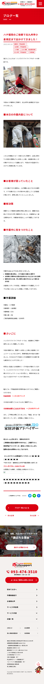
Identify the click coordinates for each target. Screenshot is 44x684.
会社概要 (27, 628)
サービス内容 (12, 613)
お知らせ (9, 628)
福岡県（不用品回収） (20, 44)
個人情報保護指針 (12, 633)
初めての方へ (12, 589)
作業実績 (31, 52)
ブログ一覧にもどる (22, 508)
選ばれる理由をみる (21, 547)
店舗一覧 (10, 619)
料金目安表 (7, 396)
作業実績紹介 (12, 595)
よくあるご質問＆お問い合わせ (22, 580)
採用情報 (27, 633)
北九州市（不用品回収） (20, 52)
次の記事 (33, 515)
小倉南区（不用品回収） (20, 47)
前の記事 (11, 515)
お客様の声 (11, 601)
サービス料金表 (12, 607)
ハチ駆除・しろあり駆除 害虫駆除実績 (25, 49)
